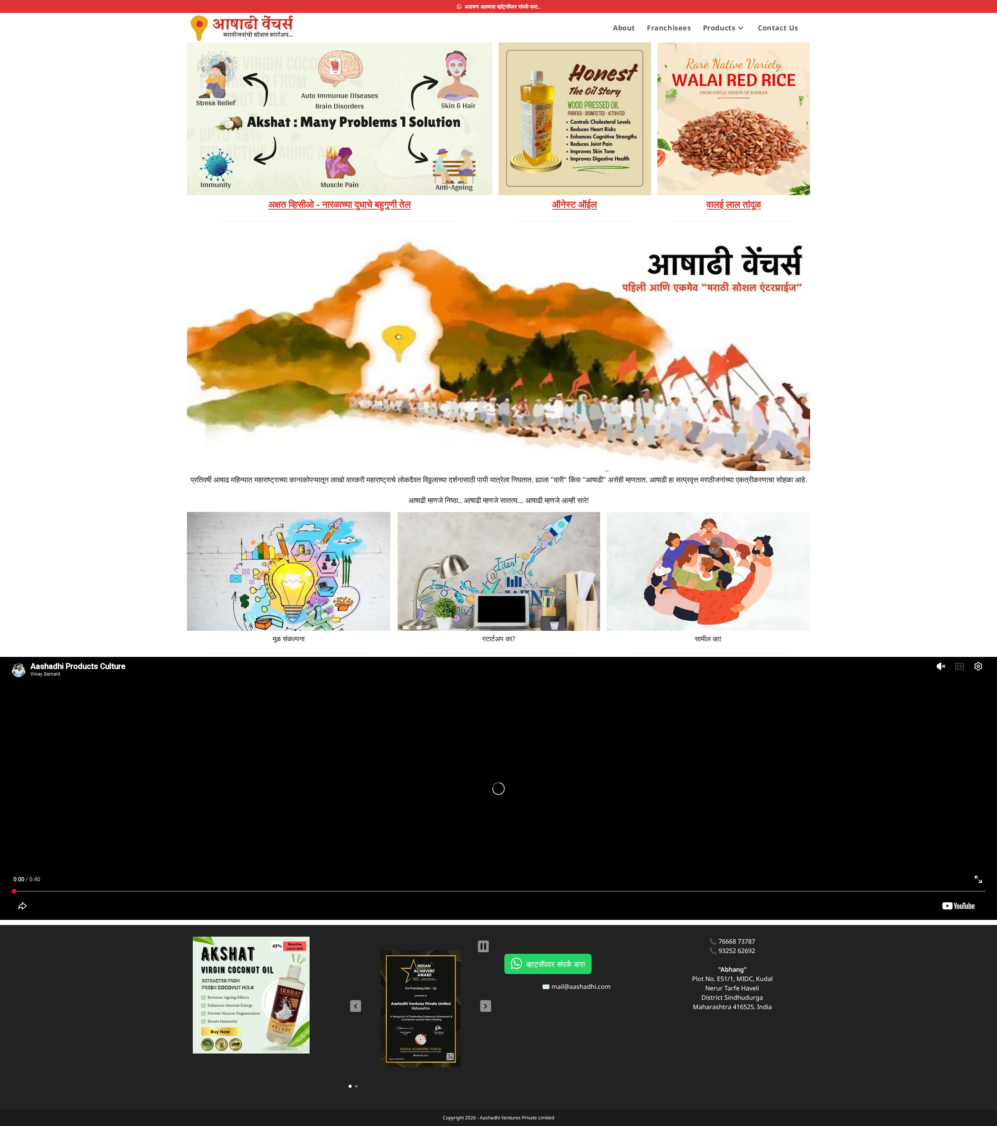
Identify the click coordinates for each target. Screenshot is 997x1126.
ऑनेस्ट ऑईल (574, 204)
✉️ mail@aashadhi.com (576, 986)
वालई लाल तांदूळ (733, 204)
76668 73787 (737, 941)
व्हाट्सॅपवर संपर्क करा (555, 963)
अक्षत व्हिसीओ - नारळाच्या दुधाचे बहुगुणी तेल (339, 204)
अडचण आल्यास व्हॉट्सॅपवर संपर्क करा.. (501, 6)
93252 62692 (737, 950)
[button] (355, 1006)
